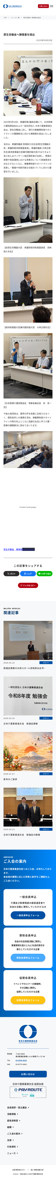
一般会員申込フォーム (28, 915)
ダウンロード (28, 549)
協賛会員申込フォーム (28, 1000)
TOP (5, 17)
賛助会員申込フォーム (28, 957)
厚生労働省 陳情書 (13, 549)
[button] (18, 1107)
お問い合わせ (43, 6)
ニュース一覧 (15, 17)
